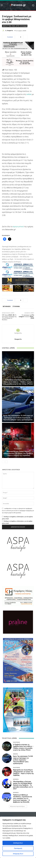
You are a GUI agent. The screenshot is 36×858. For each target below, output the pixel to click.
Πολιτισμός (18, 377)
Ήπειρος (17, 413)
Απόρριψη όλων (18, 854)
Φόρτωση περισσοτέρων (17, 806)
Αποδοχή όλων (18, 843)
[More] (25, 37)
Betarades (7, 306)
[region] (18, 837)
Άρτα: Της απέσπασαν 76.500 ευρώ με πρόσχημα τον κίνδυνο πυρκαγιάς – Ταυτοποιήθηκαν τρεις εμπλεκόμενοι (18, 418)
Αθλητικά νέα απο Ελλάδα (15, 26)
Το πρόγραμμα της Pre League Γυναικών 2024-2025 (26, 316)
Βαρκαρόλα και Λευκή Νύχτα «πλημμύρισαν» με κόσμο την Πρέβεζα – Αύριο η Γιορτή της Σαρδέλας (18, 453)
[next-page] (6, 462)
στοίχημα (16, 306)
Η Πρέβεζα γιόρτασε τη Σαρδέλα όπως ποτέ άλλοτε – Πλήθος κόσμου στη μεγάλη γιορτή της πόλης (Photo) (18, 382)
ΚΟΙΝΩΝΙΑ (16, 779)
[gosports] (3, 30)
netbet (28, 94)
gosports (10, 30)
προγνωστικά (18, 226)
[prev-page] (3, 462)
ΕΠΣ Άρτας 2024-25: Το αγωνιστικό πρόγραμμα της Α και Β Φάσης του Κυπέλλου (9, 317)
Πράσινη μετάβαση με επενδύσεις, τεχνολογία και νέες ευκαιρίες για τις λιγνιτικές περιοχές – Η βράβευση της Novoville (22, 798)
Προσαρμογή (18, 848)
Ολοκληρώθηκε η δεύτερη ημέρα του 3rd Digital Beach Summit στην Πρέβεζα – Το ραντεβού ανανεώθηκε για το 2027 (23, 785)
